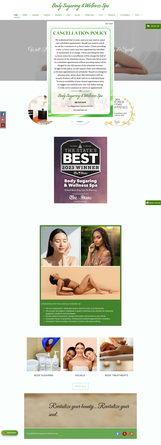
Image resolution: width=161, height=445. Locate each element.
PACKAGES (58, 15)
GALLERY (77, 15)
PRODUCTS (111, 15)
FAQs (68, 15)
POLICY (137, 15)
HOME (16, 15)
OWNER (25, 15)
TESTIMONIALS (125, 15)
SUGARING (35, 15)
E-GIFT (101, 15)
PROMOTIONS (89, 15)
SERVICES (47, 15)
